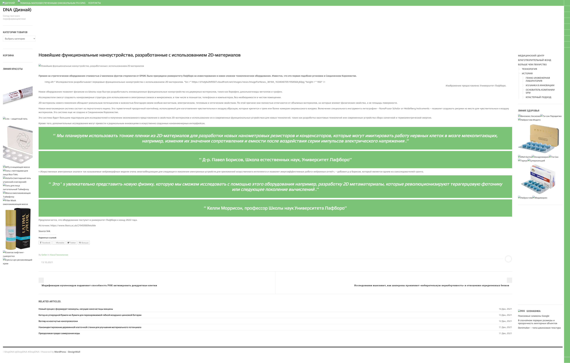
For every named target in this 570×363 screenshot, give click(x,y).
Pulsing (80, 2)
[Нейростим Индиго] (529, 120)
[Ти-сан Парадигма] (551, 116)
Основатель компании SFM (540, 91)
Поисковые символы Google (533, 315)
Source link (44, 231)
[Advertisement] (128, 27)
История (527, 73)
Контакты (94, 2)
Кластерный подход (538, 97)
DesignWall (74, 351)
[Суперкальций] (536, 160)
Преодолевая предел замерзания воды (59, 333)
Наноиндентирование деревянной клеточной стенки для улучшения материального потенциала (90, 327)
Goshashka (533, 311)
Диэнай (10, 2)
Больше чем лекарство (532, 64)
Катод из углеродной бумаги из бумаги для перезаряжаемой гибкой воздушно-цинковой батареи (90, 315)
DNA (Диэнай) (17, 9)
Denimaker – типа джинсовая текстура (539, 327)
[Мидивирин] (539, 198)
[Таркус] (523, 160)
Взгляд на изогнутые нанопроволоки (58, 321)
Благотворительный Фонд (534, 60)
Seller (44, 254)
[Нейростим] (525, 198)
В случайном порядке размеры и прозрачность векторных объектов (537, 322)
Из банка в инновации (540, 85)
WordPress (60, 351)
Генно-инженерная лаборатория (538, 79)
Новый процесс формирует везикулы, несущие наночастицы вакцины (76, 309)
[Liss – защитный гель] (15, 119)
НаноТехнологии (59, 254)
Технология (529, 69)
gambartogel (6, 361)
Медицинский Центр (531, 55)
